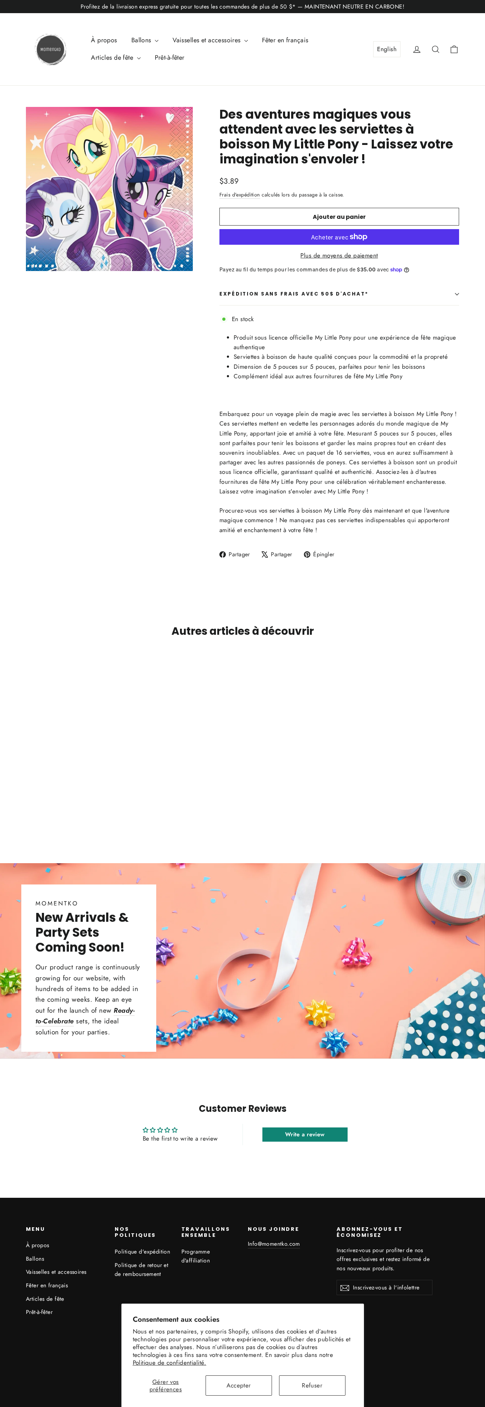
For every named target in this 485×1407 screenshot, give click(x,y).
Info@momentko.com (274, 1244)
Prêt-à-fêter (170, 57)
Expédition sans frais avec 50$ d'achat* (294, 294)
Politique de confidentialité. (169, 1362)
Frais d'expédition (239, 194)
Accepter (239, 1385)
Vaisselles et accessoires (208, 40)
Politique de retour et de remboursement (141, 1269)
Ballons (142, 40)
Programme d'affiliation (195, 1256)
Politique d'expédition (142, 1252)
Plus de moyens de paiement (339, 255)
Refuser (312, 1385)
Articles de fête (113, 57)
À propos (104, 40)
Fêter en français (285, 40)
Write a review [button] (305, 1134)
